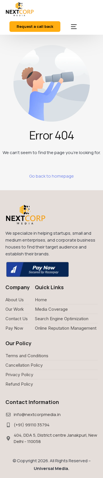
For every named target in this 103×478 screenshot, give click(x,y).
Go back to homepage (51, 176)
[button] (34, 26)
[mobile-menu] (69, 27)
